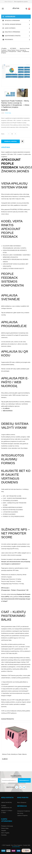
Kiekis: (3, 134)
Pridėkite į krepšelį (10, 141)
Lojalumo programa (22, 815)
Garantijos (4, 835)
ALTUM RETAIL (16, 846)
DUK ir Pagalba (5, 832)
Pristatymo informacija (7, 826)
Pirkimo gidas (4, 828)
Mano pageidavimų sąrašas (21, 1)
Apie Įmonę (20, 813)
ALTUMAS (13, 48)
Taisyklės (3, 830)
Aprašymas (5, 147)
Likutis (2, 113)
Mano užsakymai (21, 802)
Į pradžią (3, 48)
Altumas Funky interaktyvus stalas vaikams (14, 754)
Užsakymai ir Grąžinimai (23, 811)
